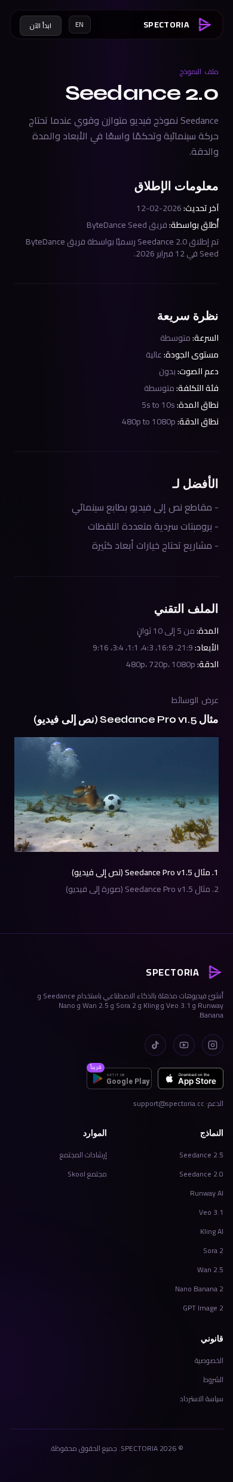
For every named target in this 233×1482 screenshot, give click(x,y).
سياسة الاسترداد (201, 1398)
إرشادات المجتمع (83, 1155)
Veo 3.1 (211, 1212)
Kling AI (211, 1231)
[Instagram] (212, 1045)
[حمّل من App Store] (190, 1078)
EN (79, 24)
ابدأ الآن (40, 26)
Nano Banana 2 (199, 1288)
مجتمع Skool (87, 1174)
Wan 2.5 (210, 1269)
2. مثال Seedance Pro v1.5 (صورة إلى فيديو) (142, 889)
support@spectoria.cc (168, 1103)
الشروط (213, 1379)
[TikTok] (155, 1045)
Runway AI (206, 1193)
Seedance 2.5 (201, 1155)
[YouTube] (184, 1045)
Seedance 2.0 (201, 1174)
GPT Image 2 (203, 1308)
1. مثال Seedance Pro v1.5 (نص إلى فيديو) (145, 872)
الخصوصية (209, 1360)
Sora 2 (213, 1250)
